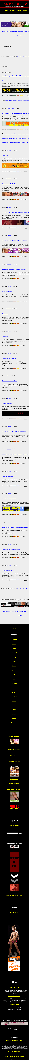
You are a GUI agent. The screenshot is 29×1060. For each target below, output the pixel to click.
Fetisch (8, 108)
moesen (6, 100)
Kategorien (12, 1056)
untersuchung (14, 133)
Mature (14, 701)
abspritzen (20, 100)
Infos (17, 1056)
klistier (23, 142)
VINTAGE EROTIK (14, 1004)
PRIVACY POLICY (17, 1051)
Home (14, 628)
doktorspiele (5, 138)
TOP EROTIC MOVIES (14, 996)
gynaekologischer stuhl (15, 142)
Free (14, 674)
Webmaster (14, 722)
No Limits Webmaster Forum (14, 1040)
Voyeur (14, 718)
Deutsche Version (14, 783)
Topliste (25, 10)
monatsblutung (5, 142)
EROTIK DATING (14, 987)
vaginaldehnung (22, 138)
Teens (14, 705)
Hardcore (14, 683)
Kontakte (14, 687)
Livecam (9, 150)
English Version (14, 779)
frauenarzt (7, 133)
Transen (14, 714)
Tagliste (22, 1056)
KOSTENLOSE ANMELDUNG (14, 895)
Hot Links (18, 10)
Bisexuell (14, 652)
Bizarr (13, 108)
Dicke (14, 657)
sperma (15, 100)
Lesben (14, 692)
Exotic (14, 666)
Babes (14, 648)
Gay (14, 679)
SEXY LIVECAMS (14, 825)
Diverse (14, 661)
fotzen (10, 100)
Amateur (14, 639)
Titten (14, 709)
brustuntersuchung (13, 138)
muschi (19, 133)
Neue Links (4, 10)
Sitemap (6, 1056)
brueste (23, 133)
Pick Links (12, 10)
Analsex (14, 644)
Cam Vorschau (14, 912)
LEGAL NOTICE (10, 1051)
